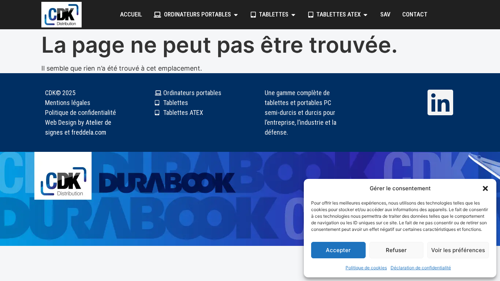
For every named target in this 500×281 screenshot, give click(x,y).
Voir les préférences (458, 250)
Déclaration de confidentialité (421, 267)
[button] (485, 188)
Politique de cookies (366, 267)
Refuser (396, 250)
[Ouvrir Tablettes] (293, 14)
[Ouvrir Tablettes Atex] (365, 14)
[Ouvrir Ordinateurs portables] (236, 14)
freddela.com (88, 132)
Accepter (338, 250)
